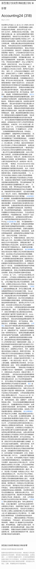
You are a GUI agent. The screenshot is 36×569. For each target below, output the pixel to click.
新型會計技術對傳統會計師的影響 (17, 6)
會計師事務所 (29, 249)
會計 (29, 384)
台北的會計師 (11, 222)
